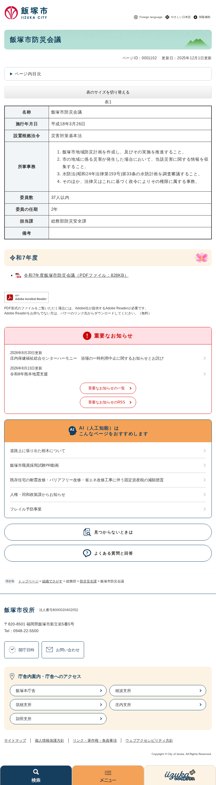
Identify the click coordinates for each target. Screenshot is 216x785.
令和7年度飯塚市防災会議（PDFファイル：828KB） (76, 275)
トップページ (28, 581)
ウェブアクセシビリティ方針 (149, 740)
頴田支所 (24, 718)
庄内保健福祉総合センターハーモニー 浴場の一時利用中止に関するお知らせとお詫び (87, 358)
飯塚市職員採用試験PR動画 (34, 465)
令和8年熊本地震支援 (29, 374)
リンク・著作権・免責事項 (95, 740)
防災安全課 (88, 581)
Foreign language (151, 17)
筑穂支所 (24, 704)
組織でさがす (52, 581)
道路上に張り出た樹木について (37, 450)
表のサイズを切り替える (108, 92)
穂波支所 (123, 690)
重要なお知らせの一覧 (106, 388)
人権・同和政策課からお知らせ (37, 494)
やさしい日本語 (181, 17)
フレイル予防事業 (26, 509)
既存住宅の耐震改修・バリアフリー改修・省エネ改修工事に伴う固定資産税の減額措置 (87, 480)
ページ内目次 (28, 73)
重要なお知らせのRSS (106, 402)
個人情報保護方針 (49, 740)
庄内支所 (123, 704)
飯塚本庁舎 (25, 690)
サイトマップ (15, 740)
